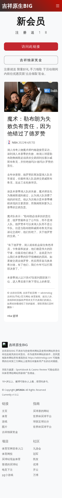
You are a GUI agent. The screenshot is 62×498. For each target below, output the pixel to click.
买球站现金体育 (11, 459)
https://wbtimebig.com (40, 357)
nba (9, 316)
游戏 (4, 421)
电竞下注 (7, 469)
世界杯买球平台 (42, 416)
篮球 (15, 316)
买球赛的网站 (41, 411)
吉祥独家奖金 (31, 60)
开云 (35, 469)
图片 (4, 427)
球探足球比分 (41, 421)
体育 (4, 416)
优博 (35, 464)
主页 (4, 411)
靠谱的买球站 (10, 464)
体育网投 (7, 454)
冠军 (35, 454)
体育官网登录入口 (12, 448)
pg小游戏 (7, 475)
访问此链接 (31, 46)
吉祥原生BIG (17, 5)
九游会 (37, 448)
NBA (15, 142)
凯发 (35, 459)
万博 (35, 475)
